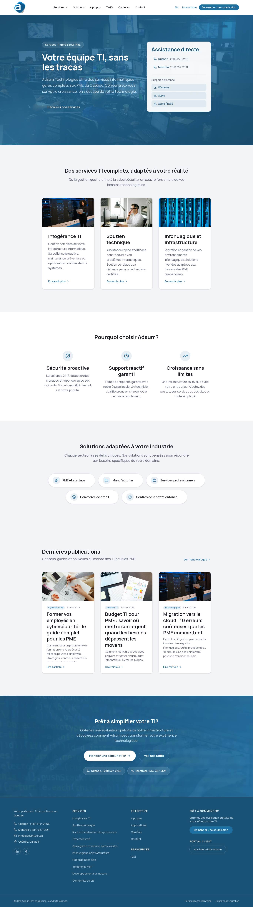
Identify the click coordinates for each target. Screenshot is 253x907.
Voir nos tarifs (154, 756)
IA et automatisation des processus (94, 832)
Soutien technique (83, 825)
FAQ (133, 857)
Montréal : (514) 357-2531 (33, 829)
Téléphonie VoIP (82, 866)
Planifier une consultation (107, 756)
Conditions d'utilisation (227, 901)
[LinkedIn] (17, 851)
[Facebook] (26, 851)
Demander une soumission (219, 7)
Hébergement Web (84, 860)
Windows (163, 87)
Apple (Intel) (165, 103)
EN (176, 7)
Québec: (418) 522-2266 (106, 771)
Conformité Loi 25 (83, 880)
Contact (140, 7)
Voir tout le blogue (195, 559)
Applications (138, 825)
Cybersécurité (81, 839)
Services (59, 7)
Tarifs (109, 7)
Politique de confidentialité (198, 901)
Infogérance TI (81, 818)
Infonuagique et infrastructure (90, 853)
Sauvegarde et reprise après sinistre (95, 846)
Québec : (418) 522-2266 (34, 824)
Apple (161, 95)
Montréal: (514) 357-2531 (151, 771)
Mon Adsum (189, 7)
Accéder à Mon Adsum (208, 849)
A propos (95, 7)
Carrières (124, 7)
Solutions (79, 7)
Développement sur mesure (89, 873)
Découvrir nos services (63, 107)
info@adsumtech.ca (30, 835)
